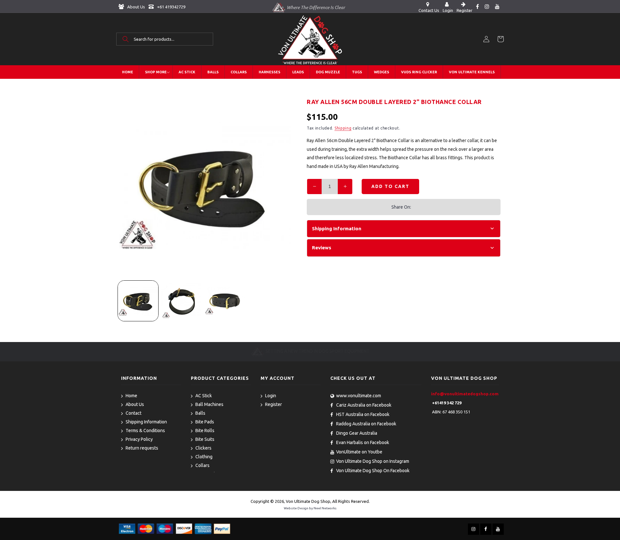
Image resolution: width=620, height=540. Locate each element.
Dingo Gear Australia (356, 433)
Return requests (142, 448)
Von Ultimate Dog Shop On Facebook (372, 470)
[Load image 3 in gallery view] (225, 301)
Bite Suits (204, 439)
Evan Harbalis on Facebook (362, 442)
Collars (202, 465)
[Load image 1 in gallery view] (138, 301)
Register (273, 404)
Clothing (203, 456)
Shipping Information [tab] (336, 228)
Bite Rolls (204, 430)
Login (270, 395)
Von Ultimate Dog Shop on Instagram (372, 461)
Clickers (203, 448)
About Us (135, 7)
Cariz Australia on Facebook (363, 405)
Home (131, 395)
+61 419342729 (170, 7)
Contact (133, 413)
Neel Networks (325, 508)
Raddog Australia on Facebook (366, 423)
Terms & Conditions (145, 430)
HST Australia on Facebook (362, 414)
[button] (164, 39)
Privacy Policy (139, 439)
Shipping (343, 128)
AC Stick (203, 395)
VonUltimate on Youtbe (359, 451)
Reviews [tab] (321, 247)
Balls (200, 413)
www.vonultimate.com (358, 395)
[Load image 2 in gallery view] (181, 301)
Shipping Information (146, 421)
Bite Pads (204, 421)
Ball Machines (209, 404)
